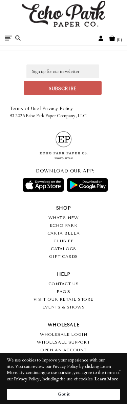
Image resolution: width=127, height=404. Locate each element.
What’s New (63, 217)
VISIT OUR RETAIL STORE (63, 299)
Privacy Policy (57, 108)
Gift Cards (63, 256)
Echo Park (63, 225)
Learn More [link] (106, 379)
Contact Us (63, 283)
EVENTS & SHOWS (63, 307)
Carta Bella (63, 233)
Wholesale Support (63, 342)
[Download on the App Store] (43, 185)
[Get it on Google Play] (87, 185)
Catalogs (63, 248)
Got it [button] (64, 394)
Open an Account (63, 350)
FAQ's (63, 291)
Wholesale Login (63, 334)
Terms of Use (24, 108)
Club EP (63, 241)
